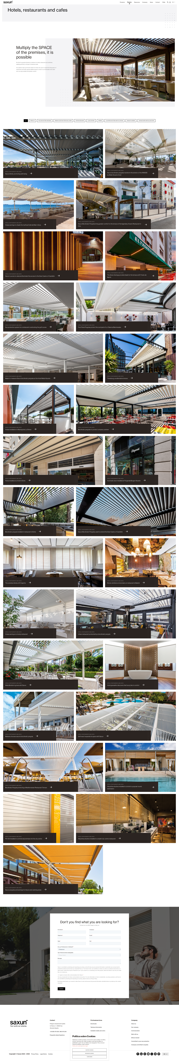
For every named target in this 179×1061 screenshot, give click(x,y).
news (151, 2)
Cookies (50, 1054)
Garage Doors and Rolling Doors (146, 120)
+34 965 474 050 (54, 1031)
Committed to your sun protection (140, 1041)
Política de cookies (77, 1045)
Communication (135, 1030)
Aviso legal (85, 1045)
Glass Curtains (91, 120)
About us (133, 1023)
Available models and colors (98, 1030)
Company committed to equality (139, 1044)
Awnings (100, 120)
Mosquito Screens (131, 120)
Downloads (93, 1023)
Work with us (134, 1034)
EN (173, 2)
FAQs (163, 2)
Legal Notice (43, 1054)
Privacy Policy (34, 1054)
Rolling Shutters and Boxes (44, 120)
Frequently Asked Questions (57, 1035)
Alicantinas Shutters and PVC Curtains (114, 120)
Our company (134, 1027)
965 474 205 (63, 1031)
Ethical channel (135, 1037)
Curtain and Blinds (80, 120)
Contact (158, 2)
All (26, 120)
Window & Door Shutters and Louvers (63, 120)
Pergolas (32, 120)
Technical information (96, 1027)
